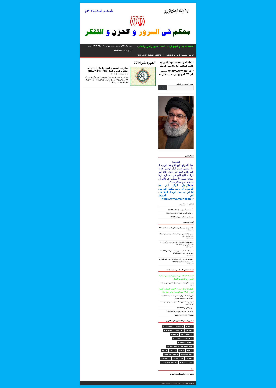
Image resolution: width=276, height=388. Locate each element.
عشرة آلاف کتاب (165, 358)
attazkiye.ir (187, 338)
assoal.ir (174, 334)
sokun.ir (173, 350)
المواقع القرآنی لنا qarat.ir (123, 50)
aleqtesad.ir (167, 326)
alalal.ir (189, 326)
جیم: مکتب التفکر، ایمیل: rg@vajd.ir (182, 217)
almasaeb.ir (168, 330)
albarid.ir (179, 326)
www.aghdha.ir (186, 354)
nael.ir (189, 350)
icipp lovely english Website (149, 55)
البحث (162, 88)
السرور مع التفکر (178, 358)
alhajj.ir (189, 330)
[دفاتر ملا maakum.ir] (138, 42)
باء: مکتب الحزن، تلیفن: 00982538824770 (180, 213)
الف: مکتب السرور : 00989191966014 (181, 209)
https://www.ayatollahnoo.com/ (179, 346)
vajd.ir (164, 350)
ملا (114, 74)
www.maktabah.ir (171, 354)
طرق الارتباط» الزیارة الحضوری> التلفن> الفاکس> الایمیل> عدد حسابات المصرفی (178, 297)
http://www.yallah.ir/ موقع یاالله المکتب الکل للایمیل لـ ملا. (177, 64)
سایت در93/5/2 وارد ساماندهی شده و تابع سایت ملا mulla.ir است (110, 46)
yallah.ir (189, 358)
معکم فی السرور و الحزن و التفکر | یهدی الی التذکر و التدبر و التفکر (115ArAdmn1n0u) (107, 69)
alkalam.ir (179, 330)
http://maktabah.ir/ (185, 342)
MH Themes (190, 383)
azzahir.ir (176, 338)
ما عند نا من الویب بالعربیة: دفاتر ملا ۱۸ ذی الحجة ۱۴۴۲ (176, 228)
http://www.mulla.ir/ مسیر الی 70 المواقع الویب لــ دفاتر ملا (176, 72)
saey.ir (181, 350)
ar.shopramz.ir (186, 334)
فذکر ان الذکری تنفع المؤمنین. (169, 362)
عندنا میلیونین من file (186, 362)
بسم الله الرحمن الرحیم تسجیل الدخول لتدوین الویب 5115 (177, 284)
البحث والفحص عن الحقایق (185, 84)
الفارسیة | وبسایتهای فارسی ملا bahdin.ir (180, 55)
